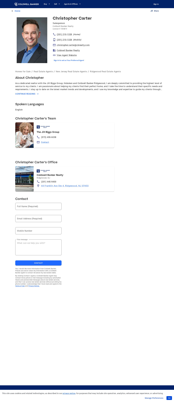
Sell (55, 4)
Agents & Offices (71, 4)
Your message (22, 239)
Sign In (156, 4)
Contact (45, 142)
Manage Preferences (154, 398)
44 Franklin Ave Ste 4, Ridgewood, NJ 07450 (65, 185)
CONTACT (38, 263)
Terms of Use (20, 286)
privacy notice (69, 393)
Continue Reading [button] (25, 94)
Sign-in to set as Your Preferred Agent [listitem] (69, 60)
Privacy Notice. (33, 286)
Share (156, 11)
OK (169, 398)
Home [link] (17, 11)
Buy (45, 4)
